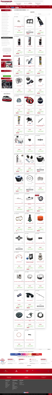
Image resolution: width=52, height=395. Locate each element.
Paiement (13, 384)
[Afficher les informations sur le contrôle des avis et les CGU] (5, 362)
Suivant (49, 349)
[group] (7, 64)
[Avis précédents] (6, 361)
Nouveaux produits (7, 384)
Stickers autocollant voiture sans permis (5, 42)
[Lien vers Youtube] (26, 392)
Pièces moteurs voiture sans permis (5, 25)
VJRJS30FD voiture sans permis (5, 37)
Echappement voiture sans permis (5, 22)
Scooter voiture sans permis (4, 45)
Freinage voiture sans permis (4, 13)
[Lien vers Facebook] (24, 392)
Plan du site (6, 386)
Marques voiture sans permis (4, 34)
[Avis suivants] (51, 361)
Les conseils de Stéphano (7, 56)
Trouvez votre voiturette (3, 72)
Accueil (6, 387)
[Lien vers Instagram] (28, 392)
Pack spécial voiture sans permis (5, 39)
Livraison (6, 382)
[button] (7, 6)
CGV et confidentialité (15, 383)
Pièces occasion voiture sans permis (5, 40)
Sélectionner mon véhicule (6, 100)
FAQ (12, 389)
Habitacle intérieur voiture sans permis (5, 16)
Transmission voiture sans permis (5, 19)
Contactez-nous (7, 385)
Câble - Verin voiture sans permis (5, 28)
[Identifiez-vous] (50, 6)
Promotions (6, 383)
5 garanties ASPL (21, 382)
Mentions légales (14, 382)
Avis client (20, 383)
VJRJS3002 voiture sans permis (5, 36)
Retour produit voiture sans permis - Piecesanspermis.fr (15, 388)
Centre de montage (21, 384)
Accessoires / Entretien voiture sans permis (6, 31)
